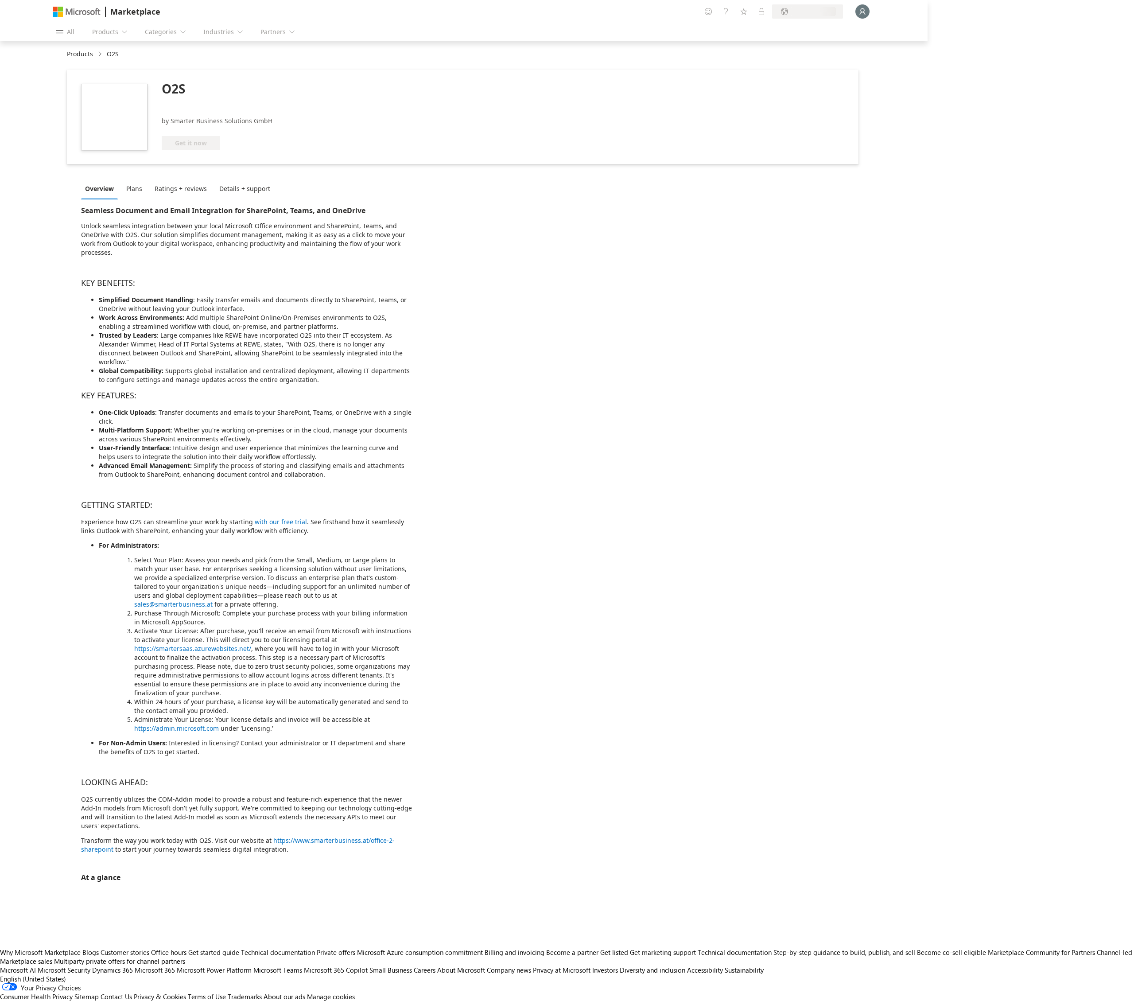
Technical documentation (278, 952)
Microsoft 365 (155, 970)
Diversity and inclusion (652, 970)
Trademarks (245, 996)
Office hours (168, 952)
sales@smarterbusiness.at (173, 604)
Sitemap (86, 996)
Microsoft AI (18, 970)
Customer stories (125, 952)
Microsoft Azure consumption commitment (421, 952)
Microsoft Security (64, 970)
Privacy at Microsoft (561, 970)
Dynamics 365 (112, 970)
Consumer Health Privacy (36, 996)
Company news (509, 970)
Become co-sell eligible (951, 952)
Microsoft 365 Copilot (336, 970)
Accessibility (705, 970)
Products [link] (80, 54)
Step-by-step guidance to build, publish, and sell (844, 952)
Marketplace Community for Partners (1041, 952)
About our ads (284, 996)
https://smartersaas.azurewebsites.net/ (192, 648)
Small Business (390, 970)
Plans (134, 188)
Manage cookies (331, 996)
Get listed (614, 952)
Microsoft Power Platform (214, 970)
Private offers (336, 952)
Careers (424, 970)
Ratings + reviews (181, 188)
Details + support (244, 188)
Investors (605, 970)
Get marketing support (663, 952)
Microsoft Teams (277, 970)
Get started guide (213, 952)
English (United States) (33, 978)
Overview (99, 188)
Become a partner (572, 952)
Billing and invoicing (514, 952)
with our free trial (281, 522)
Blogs (90, 952)
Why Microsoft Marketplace (40, 952)
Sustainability (744, 970)
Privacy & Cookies (160, 996)
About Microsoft (461, 970)
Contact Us (116, 996)
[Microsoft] (77, 12)
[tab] (101, 188)
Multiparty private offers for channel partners (119, 961)
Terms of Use (207, 996)
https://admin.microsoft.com (176, 728)
